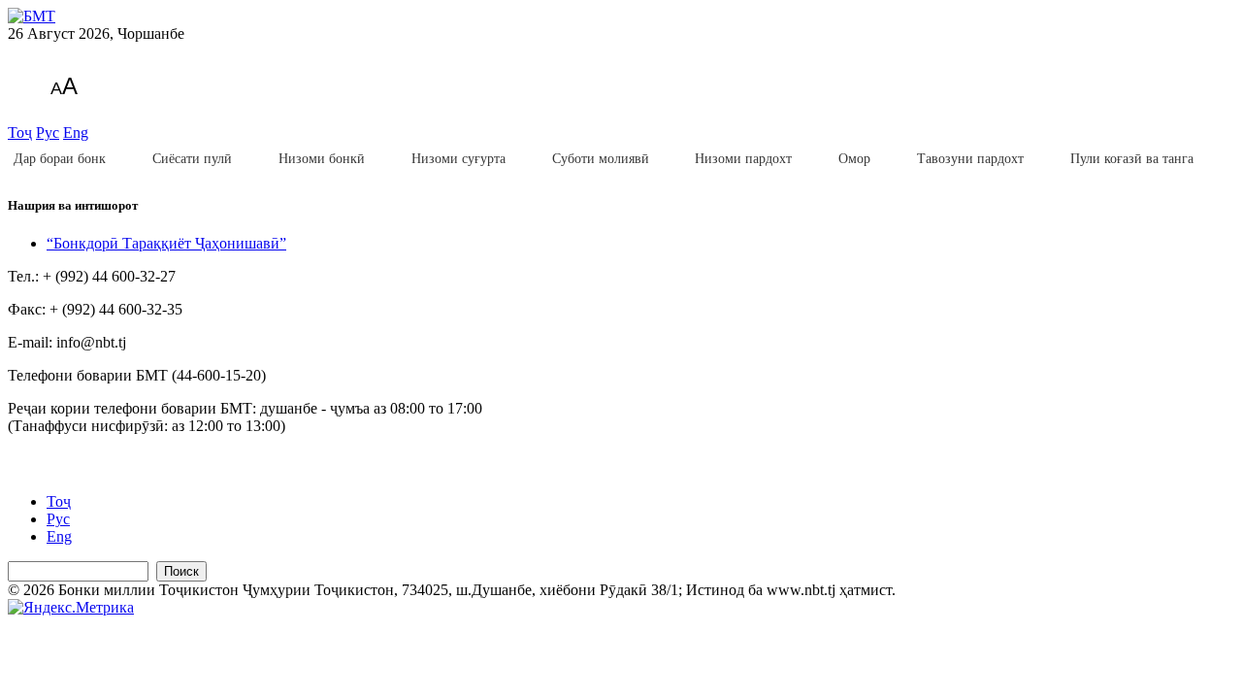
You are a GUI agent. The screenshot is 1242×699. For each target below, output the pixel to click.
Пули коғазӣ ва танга (1131, 158)
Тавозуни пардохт (970, 158)
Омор (854, 158)
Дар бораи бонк (60, 158)
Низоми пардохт (743, 158)
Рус (47, 132)
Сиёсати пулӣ (192, 158)
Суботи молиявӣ (600, 158)
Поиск (181, 571)
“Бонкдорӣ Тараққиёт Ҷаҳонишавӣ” (166, 243)
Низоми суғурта (458, 158)
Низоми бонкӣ (321, 158)
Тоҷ (20, 132)
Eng (75, 132)
